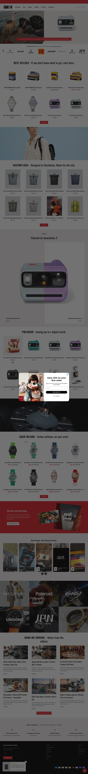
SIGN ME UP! (56, 392)
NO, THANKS (57, 396)
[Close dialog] (67, 374)
